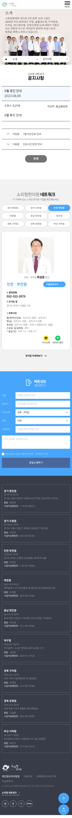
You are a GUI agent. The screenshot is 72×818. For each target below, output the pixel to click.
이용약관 (28, 776)
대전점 (13, 216)
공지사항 (47, 59)
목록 (36, 158)
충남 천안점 (36, 216)
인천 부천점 (59, 208)
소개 (15, 59)
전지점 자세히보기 (34, 355)
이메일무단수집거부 (46, 776)
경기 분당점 (12, 208)
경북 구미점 (12, 224)
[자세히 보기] (42, 454)
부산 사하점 (59, 224)
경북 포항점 (36, 224)
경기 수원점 (36, 208)
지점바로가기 (52, 284)
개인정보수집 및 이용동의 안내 (19, 454)
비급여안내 (7, 781)
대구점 (59, 216)
